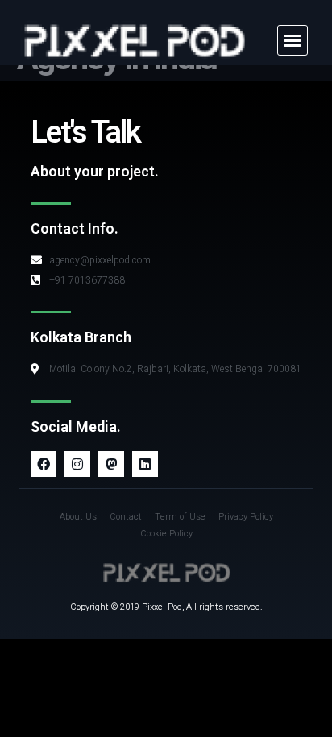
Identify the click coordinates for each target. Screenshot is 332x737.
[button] (292, 40)
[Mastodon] (111, 464)
